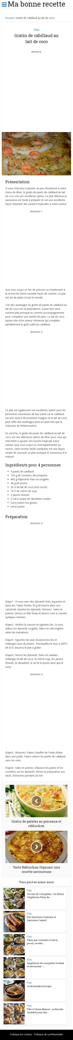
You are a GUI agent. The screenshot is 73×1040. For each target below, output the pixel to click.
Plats (36, 29)
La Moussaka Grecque (39, 986)
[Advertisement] (36, 90)
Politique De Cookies (21, 1034)
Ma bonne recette (36, 4)
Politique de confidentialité (48, 1034)
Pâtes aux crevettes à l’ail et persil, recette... (42, 941)
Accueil (9, 17)
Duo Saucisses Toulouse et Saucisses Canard (41, 918)
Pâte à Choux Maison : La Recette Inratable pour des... (45, 1011)
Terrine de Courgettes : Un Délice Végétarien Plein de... (45, 895)
